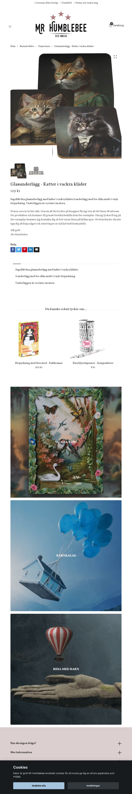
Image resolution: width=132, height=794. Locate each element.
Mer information (21, 752)
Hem (12, 46)
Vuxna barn (44, 46)
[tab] (17, 261)
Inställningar (93, 785)
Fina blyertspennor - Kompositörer (93, 363)
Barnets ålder (27, 46)
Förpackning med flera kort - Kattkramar (39, 363)
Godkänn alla (39, 785)
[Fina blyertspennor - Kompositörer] (93, 339)
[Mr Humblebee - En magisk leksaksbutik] (61, 26)
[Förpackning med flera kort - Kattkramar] (39, 339)
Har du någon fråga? (23, 743)
